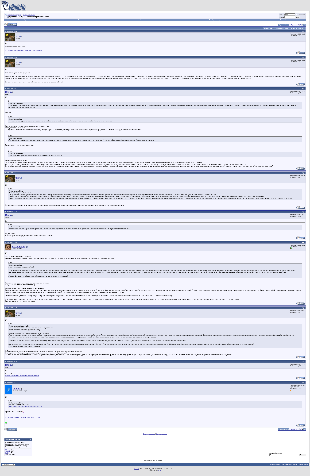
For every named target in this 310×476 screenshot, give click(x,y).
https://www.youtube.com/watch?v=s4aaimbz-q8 (22, 376)
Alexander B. (18, 246)
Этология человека (29, 14)
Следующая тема (161, 434)
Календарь (143, 20)
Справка (26, 20)
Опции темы (268, 28)
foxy (18, 36)
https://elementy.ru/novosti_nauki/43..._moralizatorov (23, 50)
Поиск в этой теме (282, 28)
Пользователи (82, 20)
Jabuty (16, 388)
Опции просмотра (297, 28)
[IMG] (6, 453)
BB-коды (7, 450)
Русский (136, 469)
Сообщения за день (215, 20)
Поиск (282, 20)
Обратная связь (275, 464)
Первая (292, 25)
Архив (300, 464)
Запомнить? (301, 14)
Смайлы (7, 451)
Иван (8, 92)
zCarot (160, 470)
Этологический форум (14, 14)
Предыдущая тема (149, 434)
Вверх (306, 464)
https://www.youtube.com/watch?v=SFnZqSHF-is (22, 417)
